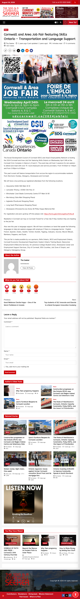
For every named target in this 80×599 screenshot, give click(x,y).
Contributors (12, 594)
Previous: (20, 302)
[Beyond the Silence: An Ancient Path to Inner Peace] (30, 540)
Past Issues (23, 597)
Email (6, 359)
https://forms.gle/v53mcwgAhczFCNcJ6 (59, 214)
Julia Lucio (8, 473)
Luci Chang (64, 553)
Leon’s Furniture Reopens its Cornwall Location (9, 403)
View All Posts (28, 268)
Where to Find (35, 597)
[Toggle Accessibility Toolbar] (75, 594)
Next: (60, 302)
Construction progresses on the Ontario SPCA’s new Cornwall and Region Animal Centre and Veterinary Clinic (46, 390)
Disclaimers (22, 594)
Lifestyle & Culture (11, 543)
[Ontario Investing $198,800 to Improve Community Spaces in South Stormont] (64, 459)
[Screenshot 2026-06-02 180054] (66, 12)
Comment (8, 322)
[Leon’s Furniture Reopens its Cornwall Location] (40, 427)
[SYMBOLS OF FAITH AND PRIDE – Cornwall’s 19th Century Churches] (12, 540)
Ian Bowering (9, 557)
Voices (18, 388)
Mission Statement (46, 594)
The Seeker (10, 43)
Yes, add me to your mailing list (17, 367)
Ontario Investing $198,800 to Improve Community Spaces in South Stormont (63, 471)
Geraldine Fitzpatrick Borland (30, 557)
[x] (66, 595)
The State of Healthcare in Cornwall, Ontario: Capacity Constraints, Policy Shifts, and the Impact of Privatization (46, 403)
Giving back (32, 594)
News (6, 30)
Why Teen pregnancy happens (9, 390)
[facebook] (63, 595)
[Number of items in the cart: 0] (75, 2)
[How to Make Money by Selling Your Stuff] (68, 540)
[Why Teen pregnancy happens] (49, 540)
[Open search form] (60, 22)
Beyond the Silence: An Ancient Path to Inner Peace (29, 550)
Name (6, 351)
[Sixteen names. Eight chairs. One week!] (15, 459)
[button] (4, 22)
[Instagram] (69, 595)
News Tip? (73, 22)
